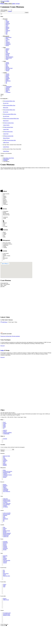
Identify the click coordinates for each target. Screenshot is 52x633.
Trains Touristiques (9, 56)
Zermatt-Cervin (9, 58)
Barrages (7, 54)
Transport (5, 558)
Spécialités (5, 541)
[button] (2, 3)
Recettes (4, 549)
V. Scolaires (8, 92)
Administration (9, 86)
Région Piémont (6, 138)
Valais (4, 585)
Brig (6, 20)
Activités (7, 73)
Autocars (5, 562)
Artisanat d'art (6, 535)
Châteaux (7, 48)
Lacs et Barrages (6, 504)
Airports (4, 423)
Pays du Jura (5, 111)
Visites (7, 59)
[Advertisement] (26, 179)
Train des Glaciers (6, 501)
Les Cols (7, 55)
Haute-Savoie (5, 120)
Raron (7, 29)
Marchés (7, 67)
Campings (8, 41)
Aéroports (5, 561)
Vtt (6, 83)
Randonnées (8, 80)
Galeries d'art (5, 536)
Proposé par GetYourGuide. (6, 336)
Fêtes (7, 64)
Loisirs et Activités (6, 513)
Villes (7, 52)
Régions (4, 484)
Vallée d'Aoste (6, 142)
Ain (4, 570)
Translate (10, 11)
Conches (7, 21)
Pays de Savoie (6, 116)
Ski (6, 82)
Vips (6, 34)
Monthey (7, 28)
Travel (4, 422)
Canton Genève (6, 125)
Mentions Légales (6, 615)
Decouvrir (3, 345)
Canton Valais (6, 129)
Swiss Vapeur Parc (7, 503)
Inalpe (2, 350)
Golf (4, 516)
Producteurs (5, 542)
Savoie (4, 574)
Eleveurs (5, 543)
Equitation (8, 78)
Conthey (7, 22)
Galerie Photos (6, 146)
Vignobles (5, 547)
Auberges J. (8, 43)
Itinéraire (7, 88)
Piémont (4, 598)
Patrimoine (5, 485)
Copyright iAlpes (6, 614)
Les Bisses (8, 53)
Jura (4, 572)
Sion (6, 32)
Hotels (4, 425)
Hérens (7, 24)
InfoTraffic (5, 555)
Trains (4, 424)
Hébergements (8, 37)
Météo (7, 91)
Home (12, 157)
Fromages (5, 546)
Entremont (8, 23)
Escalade (7, 77)
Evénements (5, 490)
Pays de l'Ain (5, 103)
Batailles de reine (6, 530)
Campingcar (8, 44)
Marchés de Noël (9, 68)
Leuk (7, 25)
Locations (8, 39)
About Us (5, 430)
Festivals (7, 63)
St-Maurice (8, 30)
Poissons (5, 545)
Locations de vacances (7, 471)
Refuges (7, 45)
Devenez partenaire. (16, 336)
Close (2, 94)
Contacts (5, 431)
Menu (2, 2)
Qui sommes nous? (7, 612)
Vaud (4, 586)
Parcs (7, 51)
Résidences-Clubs (6, 472)
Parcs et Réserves (6, 491)
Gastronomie (5, 489)
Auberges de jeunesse (7, 474)
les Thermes (5, 506)
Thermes (7, 70)
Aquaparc (5, 505)
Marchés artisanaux (7, 533)
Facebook (5, 438)
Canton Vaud (5, 133)
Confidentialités (6, 433)
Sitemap (2, 450)
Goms (4, 458)
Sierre (7, 31)
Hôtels (7, 38)
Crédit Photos (4, 322)
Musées (7, 49)
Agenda (7, 62)
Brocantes (8, 69)
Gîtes (7, 40)
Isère (4, 571)
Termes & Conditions (7, 432)
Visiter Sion (5, 498)
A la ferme (5, 475)
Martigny (7, 27)
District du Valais (6, 455)
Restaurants (5, 548)
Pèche (4, 517)
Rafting (7, 79)
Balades (7, 76)
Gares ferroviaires (6, 560)
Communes (8, 87)
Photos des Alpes (6, 575)
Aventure (7, 75)
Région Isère (5, 107)
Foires (7, 65)
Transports (8, 89)
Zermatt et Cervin (6, 499)
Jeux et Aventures (6, 514)
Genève (4, 584)
